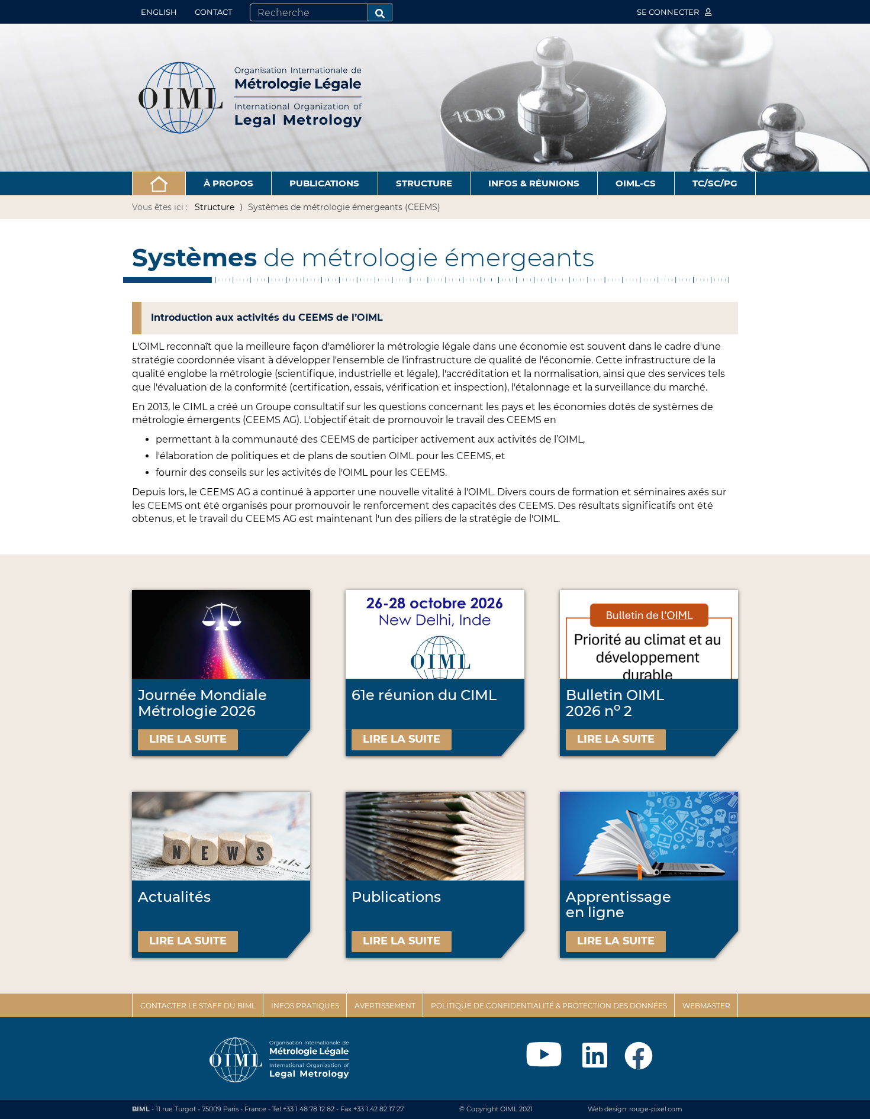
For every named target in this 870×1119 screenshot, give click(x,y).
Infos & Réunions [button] (533, 183)
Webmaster (706, 1005)
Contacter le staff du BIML (198, 1005)
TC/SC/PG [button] (714, 183)
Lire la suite (188, 739)
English (159, 12)
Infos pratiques (305, 1005)
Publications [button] (324, 183)
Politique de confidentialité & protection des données (549, 1005)
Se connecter (669, 12)
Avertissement (385, 1005)
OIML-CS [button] (636, 183)
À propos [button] (228, 183)
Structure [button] (424, 183)
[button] (159, 183)
